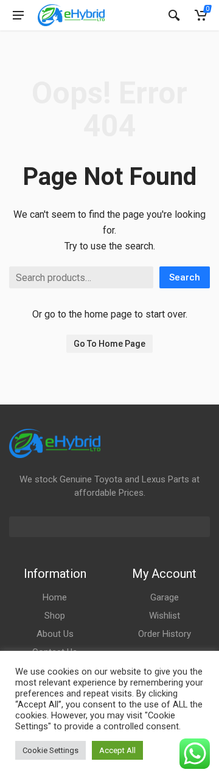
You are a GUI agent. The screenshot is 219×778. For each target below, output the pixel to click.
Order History (164, 633)
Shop (54, 615)
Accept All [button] (117, 750)
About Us (55, 633)
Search (184, 277)
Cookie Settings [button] (50, 750)
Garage (164, 597)
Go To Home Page (109, 344)
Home (55, 597)
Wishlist (164, 615)
